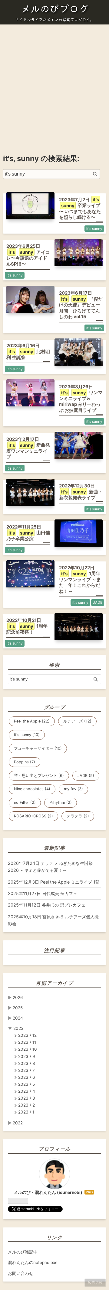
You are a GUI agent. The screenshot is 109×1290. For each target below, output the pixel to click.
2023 (18, 1028)
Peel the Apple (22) (32, 721)
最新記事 (54, 848)
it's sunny (94, 228)
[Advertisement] (54, 83)
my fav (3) (73, 789)
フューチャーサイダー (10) (38, 748)
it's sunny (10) (27, 734)
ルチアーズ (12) (77, 721)
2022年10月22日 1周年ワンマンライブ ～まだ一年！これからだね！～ (80, 579)
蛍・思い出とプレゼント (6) (39, 775)
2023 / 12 (27, 1035)
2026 (18, 997)
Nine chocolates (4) (32, 789)
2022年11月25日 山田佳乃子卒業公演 (28, 533)
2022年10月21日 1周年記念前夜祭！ (27, 626)
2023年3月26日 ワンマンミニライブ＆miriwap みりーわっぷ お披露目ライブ (81, 398)
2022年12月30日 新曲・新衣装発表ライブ (81, 491)
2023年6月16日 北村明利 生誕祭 (28, 351)
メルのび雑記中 (23, 1252)
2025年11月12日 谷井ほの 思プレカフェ (46, 904)
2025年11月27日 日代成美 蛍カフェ (42, 893)
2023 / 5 (26, 1084)
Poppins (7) (24, 762)
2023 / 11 (27, 1042)
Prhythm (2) (60, 802)
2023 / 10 (27, 1049)
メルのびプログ (54, 8)
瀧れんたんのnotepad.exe (33, 1262)
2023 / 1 (26, 1112)
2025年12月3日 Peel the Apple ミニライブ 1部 (54, 881)
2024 (18, 1018)
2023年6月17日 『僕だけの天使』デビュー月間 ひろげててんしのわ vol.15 (81, 304)
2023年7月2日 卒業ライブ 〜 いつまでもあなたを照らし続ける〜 (80, 208)
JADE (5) (86, 775)
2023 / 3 (26, 1098)
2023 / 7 (26, 1070)
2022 (18, 1122)
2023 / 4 (26, 1091)
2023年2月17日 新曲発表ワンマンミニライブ (28, 448)
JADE (97, 602)
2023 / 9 (26, 1056)
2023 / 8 (26, 1063)
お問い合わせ (20, 1273)
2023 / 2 (26, 1105)
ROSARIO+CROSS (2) (33, 816)
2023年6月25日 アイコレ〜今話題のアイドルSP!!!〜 (28, 255)
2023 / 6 (26, 1077)
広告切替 (95, 1282)
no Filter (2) (25, 802)
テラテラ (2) (78, 816)
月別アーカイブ (54, 983)
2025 (18, 1007)
